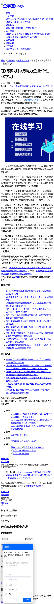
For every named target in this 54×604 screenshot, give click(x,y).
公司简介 (10, 49)
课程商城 (10, 28)
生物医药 (17, 37)
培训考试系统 (44, 475)
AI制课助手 (20, 28)
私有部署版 (33, 19)
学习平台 (10, 16)
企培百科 (24, 435)
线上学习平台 (46, 414)
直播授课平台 (28, 417)
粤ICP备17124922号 (34, 486)
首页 (8, 13)
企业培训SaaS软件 (19, 414)
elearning (28, 472)
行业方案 (10, 31)
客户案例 (10, 40)
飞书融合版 (18, 22)
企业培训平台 (39, 472)
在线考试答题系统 (30, 423)
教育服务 (25, 37)
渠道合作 (10, 43)
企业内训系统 (17, 426)
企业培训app (16, 417)
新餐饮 (33, 34)
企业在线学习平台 (25, 478)
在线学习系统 (23, 60)
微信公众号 (16, 447)
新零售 (26, 34)
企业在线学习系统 (28, 86)
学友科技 (32, 441)
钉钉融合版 (43, 19)
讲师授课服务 (31, 28)
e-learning (20, 472)
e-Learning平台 (17, 420)
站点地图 (24, 441)
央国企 (48, 34)
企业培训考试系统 (44, 426)
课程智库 (10, 25)
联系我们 (19, 49)
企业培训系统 (34, 414)
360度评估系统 (43, 420)
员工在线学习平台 (45, 86)
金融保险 (40, 34)
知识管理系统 (17, 429)
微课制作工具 (30, 426)
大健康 (9, 37)
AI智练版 (27, 22)
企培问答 (15, 435)
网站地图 (15, 441)
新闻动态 (27, 49)
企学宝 (16, 277)
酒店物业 (34, 37)
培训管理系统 (30, 420)
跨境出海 (10, 34)
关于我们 (10, 46)
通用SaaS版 (11, 19)
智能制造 (19, 34)
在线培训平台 (31, 475)
